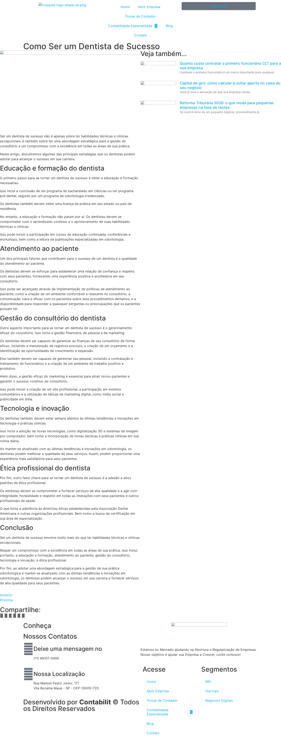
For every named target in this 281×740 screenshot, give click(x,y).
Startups (212, 691)
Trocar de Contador (140, 16)
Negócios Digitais (219, 700)
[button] (1, 615)
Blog (169, 26)
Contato (140, 35)
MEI (208, 681)
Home (125, 7)
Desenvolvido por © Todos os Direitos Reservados (81, 705)
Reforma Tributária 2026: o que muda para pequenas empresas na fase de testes (227, 105)
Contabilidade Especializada (130, 26)
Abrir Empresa (149, 7)
